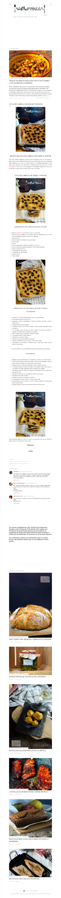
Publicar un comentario (20, 98)
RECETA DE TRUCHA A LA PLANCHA (24, 879)
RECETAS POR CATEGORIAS (25, 17)
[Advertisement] (30, 33)
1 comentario (17, 881)
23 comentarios (18, 794)
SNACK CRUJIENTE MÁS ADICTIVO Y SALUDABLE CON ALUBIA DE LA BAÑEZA (29, 82)
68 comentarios (18, 642)
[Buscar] (51, 4)
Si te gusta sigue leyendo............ (44, 97)
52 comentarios (18, 679)
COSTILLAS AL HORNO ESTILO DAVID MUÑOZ (28, 792)
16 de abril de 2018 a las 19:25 (25, 471)
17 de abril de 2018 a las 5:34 (29, 496)
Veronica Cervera (18, 496)
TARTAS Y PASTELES (18, 461)
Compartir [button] (11, 98)
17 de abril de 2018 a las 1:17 (31, 483)
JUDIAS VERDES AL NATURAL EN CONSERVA (27, 676)
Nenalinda (16, 471)
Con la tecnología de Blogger (32, 890)
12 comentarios (18, 753)
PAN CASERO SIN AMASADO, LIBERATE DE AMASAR (30, 639)
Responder (16, 480)
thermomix (25, 461)
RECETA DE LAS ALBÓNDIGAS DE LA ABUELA (27, 750)
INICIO (15, 17)
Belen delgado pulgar (19, 483)
